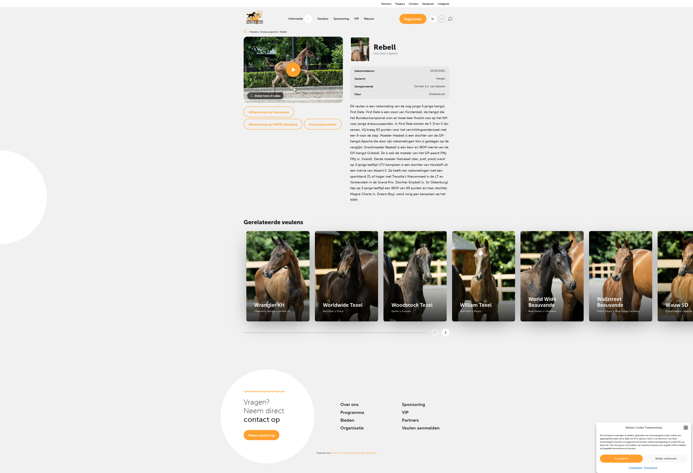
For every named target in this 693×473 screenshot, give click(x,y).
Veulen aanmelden (421, 428)
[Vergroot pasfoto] (360, 49)
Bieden (347, 420)
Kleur (357, 94)
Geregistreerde (363, 86)
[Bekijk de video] (293, 70)
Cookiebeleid (635, 467)
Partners (386, 3)
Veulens (322, 18)
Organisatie (352, 428)
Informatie (295, 18)
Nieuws (369, 18)
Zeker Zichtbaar (339, 453)
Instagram (443, 3)
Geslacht (359, 78)
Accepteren (621, 458)
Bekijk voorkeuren (666, 458)
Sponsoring (341, 18)
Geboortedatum (364, 70)
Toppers (400, 3)
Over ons (349, 404)
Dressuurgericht (269, 32)
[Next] (445, 333)
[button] (686, 427)
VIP (356, 18)
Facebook (428, 3)
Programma (352, 412)
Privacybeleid (650, 467)
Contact (413, 3)
